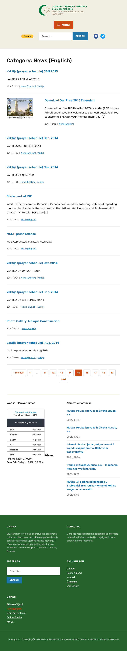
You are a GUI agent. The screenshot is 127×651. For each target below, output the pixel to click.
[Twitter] (102, 36)
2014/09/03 (13, 307)
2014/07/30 (13, 357)
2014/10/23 (13, 219)
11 (45, 372)
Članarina (72, 581)
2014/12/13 (50, 124)
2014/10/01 (12, 278)
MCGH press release (21, 234)
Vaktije (40, 86)
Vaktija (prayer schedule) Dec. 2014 (32, 138)
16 (87, 372)
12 (53, 372)
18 (103, 372)
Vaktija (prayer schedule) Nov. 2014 (32, 167)
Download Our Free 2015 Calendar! (70, 100)
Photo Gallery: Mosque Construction (33, 321)
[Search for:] (55, 36)
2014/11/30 (12, 153)
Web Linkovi (73, 586)
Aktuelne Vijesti (15, 604)
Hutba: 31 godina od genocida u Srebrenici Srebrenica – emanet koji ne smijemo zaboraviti (91, 485)
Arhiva (10, 621)
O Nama (71, 568)
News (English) (28, 86)
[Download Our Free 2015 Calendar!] (20, 108)
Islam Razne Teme (16, 613)
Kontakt (71, 577)
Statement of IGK (19, 196)
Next (63, 379)
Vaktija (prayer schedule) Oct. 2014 (32, 263)
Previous (19, 372)
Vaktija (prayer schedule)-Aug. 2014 (33, 343)
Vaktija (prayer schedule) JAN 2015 (32, 71)
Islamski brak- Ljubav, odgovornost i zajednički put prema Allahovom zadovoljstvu (90, 448)
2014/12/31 (12, 86)
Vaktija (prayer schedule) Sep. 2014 (32, 292)
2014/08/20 (13, 328)
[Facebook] (96, 36)
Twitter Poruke (14, 617)
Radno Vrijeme (74, 573)
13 (61, 372)
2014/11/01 (12, 182)
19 (112, 372)
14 (70, 372)
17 (95, 372)
